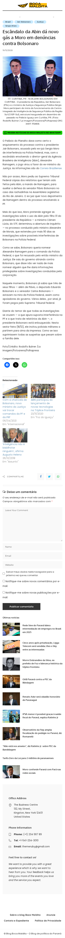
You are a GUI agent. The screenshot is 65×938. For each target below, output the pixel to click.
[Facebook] (40, 476)
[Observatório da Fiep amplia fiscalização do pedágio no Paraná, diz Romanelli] (11, 733)
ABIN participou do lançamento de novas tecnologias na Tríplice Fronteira (43, 405)
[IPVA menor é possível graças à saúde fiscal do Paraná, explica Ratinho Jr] (11, 716)
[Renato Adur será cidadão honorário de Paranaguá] (11, 698)
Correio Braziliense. (51, 168)
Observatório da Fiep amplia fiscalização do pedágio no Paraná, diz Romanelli (42, 733)
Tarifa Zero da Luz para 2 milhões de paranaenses (28, 758)
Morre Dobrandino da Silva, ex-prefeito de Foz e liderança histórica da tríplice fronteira (42, 663)
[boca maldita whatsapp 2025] (32, 132)
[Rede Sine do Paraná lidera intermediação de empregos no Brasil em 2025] (11, 629)
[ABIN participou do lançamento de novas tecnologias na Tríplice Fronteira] (43, 391)
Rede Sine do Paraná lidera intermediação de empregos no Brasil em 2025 (42, 629)
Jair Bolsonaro (24, 22)
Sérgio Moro (11, 26)
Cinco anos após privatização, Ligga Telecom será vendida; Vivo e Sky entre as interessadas (41, 646)
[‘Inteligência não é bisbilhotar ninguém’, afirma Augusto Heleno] (15, 435)
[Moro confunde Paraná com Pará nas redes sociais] (11, 771)
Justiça (40, 22)
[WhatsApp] (58, 476)
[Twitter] (49, 476)
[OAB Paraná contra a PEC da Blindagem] (11, 681)
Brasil (8, 22)
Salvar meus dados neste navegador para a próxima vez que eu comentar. (30, 573)
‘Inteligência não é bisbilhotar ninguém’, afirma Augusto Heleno (14, 449)
